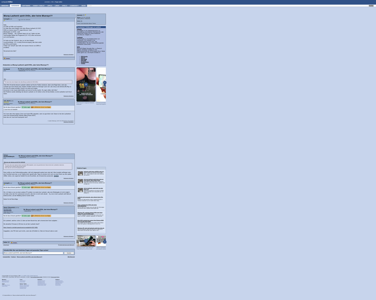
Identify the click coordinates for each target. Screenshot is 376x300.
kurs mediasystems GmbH (36, 277)
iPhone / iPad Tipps (24, 286)
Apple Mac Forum (6, 284)
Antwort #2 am (22, 103)
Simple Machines (34, 275)
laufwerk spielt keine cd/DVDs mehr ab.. (94, 171)
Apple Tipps (4, 286)
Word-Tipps (58, 283)
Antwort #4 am (22, 184)
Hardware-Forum (41, 280)
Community (74, 5)
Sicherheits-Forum (59, 281)
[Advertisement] (59, 35)
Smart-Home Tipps (42, 284)
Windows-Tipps (5, 281)
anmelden (47, 2)
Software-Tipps (58, 282)
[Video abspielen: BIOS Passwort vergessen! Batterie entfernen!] (86, 85)
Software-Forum (59, 280)
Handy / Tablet (38, 5)
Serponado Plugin (55, 277)
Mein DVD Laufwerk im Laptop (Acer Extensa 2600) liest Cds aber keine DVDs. (91, 221)
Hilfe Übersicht (71, 256)
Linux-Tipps (22, 281)
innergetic (79, 15)
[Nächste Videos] (104, 82)
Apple (49, 5)
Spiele (64, 5)
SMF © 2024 (27, 275)
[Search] (371, 6)
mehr (84, 5)
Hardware (15, 5)
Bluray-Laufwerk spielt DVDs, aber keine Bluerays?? (29, 256)
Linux (57, 5)
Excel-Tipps (58, 284)
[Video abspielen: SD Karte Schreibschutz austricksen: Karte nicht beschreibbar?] (105, 85)
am (19, 19)
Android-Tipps (23, 288)
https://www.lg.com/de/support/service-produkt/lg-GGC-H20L (21, 227)
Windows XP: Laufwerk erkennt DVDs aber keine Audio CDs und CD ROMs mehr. (90, 213)
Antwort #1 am (22, 70)
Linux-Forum (22, 280)
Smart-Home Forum (42, 283)
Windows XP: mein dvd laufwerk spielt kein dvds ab (91, 228)
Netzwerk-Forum (41, 282)
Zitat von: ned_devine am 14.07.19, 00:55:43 (14, 162)
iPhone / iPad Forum (24, 284)
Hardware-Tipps (41, 281)
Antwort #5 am (27, 210)
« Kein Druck (6, 244)
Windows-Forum (5, 280)
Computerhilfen (6, 256)
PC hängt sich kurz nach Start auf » (66, 244)
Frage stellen (58, 2)
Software (26, 5)
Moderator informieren (69, 54)
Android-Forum (23, 287)
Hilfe (52, 2)
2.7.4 (22, 275)
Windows (4, 5)
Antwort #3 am (22, 157)
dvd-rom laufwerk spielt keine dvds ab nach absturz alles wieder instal (93, 180)
